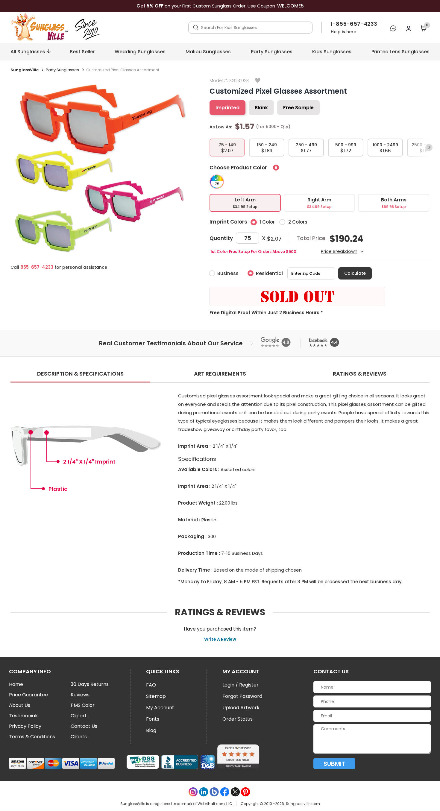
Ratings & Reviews (359, 373)
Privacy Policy (25, 726)
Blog (151, 730)
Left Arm (245, 202)
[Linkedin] (203, 792)
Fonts (152, 719)
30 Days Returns (90, 684)
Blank (261, 107)
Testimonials (24, 716)
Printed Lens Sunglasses (400, 51)
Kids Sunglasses (331, 51)
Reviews (80, 695)
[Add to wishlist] (257, 81)
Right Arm (319, 202)
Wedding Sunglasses (140, 51)
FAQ (151, 684)
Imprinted (227, 107)
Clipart (79, 716)
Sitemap (156, 696)
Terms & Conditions (32, 736)
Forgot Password (242, 696)
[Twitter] (235, 792)
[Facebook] (224, 792)
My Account (160, 707)
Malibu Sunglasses (208, 51)
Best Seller (82, 51)
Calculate (355, 273)
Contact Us (84, 726)
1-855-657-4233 (354, 24)
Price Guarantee (28, 695)
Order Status (237, 719)
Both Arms (393, 202)
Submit (334, 764)
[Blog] (214, 792)
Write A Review (220, 639)
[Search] (196, 28)
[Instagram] (193, 792)
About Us (19, 705)
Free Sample (298, 107)
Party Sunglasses (271, 51)
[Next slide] (429, 147)
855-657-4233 (36, 267)
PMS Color (83, 705)
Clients (79, 736)
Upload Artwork (241, 707)
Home (16, 684)
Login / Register (240, 684)
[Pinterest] (245, 792)
